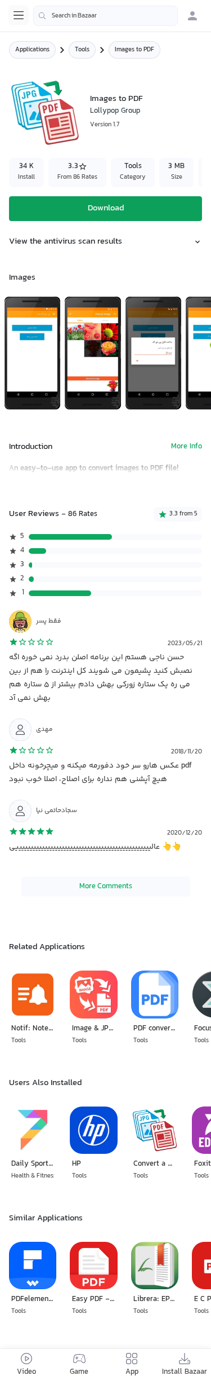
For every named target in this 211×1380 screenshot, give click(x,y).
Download (106, 208)
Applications (32, 50)
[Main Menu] (18, 15)
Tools (82, 50)
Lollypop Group (115, 111)
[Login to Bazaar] (192, 16)
